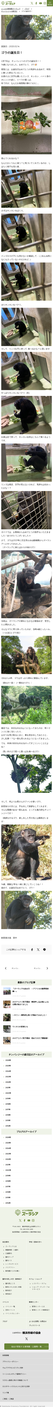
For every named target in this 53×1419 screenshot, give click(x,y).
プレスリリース (34, 1325)
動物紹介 (8, 1290)
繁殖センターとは (38, 1306)
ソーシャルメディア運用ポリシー (14, 1374)
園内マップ (9, 1257)
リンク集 (5, 1392)
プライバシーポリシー (10, 1361)
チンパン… (15, 968)
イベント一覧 (10, 1306)
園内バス (8, 1260)
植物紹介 (8, 1294)
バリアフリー (10, 1267)
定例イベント (10, 1310)
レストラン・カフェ (39, 1283)
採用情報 (5, 1355)
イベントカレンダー (12, 1313)
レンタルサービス (11, 1264)
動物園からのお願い (12, 1271)
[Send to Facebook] (32, 949)
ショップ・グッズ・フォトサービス (41, 1288)
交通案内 (8, 1253)
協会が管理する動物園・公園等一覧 (26, 1346)
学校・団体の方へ (35, 1242)
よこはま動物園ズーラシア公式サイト (8, 3)
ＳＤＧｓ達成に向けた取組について (15, 1380)
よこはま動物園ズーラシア (26, 1212)
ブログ (4, 1321)
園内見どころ (10, 1283)
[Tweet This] (38, 949)
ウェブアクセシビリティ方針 (12, 1368)
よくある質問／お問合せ (38, 1321)
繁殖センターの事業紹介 (41, 1310)
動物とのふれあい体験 (13, 1287)
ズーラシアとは (11, 1246)
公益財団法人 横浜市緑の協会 (26, 1332)
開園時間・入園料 (11, 1250)
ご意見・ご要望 (8, 1399)
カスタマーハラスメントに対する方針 (16, 1386)
